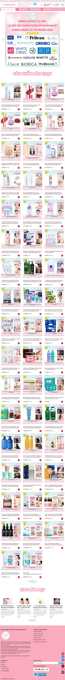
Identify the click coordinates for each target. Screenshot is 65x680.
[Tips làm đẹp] (32, 589)
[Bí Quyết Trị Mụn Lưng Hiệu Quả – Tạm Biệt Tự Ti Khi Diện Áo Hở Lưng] (24, 601)
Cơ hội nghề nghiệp (5, 670)
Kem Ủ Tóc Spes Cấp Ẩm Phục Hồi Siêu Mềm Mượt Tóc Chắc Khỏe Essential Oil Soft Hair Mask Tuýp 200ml (32, 428)
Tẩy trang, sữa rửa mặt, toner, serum (23, 6)
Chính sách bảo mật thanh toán (40, 641)
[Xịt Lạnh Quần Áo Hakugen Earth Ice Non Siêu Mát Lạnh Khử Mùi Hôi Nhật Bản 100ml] (32, 297)
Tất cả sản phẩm (23, 9)
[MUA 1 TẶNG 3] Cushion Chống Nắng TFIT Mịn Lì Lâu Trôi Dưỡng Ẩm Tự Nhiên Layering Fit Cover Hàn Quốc (32, 340)
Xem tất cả (32, 581)
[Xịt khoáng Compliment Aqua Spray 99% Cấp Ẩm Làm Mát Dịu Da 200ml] (54, 355)
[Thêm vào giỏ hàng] (19, 168)
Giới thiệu (3, 662)
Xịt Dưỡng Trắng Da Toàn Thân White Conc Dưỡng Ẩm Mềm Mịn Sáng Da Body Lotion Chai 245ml (54, 194)
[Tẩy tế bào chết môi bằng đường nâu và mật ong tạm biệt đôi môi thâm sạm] (57, 601)
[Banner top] (32, 1)
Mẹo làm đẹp (4, 666)
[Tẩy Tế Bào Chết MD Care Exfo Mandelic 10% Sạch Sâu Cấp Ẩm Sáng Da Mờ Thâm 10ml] (11, 531)
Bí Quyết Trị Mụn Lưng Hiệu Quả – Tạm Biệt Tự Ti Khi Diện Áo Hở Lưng (24, 606)
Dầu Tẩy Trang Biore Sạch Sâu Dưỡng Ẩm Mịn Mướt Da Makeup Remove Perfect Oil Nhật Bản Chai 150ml (32, 223)
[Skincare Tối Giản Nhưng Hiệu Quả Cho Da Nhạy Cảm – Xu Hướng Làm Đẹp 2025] (8, 601)
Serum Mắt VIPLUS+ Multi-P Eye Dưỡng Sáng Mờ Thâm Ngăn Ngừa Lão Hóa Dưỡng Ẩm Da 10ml (10, 398)
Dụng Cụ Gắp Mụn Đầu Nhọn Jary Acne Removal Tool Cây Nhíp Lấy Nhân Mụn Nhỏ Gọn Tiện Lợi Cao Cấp (31, 194)
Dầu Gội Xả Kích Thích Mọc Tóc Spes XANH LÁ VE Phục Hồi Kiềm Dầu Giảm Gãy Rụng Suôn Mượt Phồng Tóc (54, 428)
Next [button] (62, 39)
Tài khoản (57, 4)
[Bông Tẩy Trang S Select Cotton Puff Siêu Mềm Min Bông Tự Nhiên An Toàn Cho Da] (54, 326)
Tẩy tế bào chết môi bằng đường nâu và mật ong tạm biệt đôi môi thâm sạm (56, 606)
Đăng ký (61, 663)
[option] (32, 39)
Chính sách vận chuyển (38, 633)
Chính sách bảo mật (37, 631)
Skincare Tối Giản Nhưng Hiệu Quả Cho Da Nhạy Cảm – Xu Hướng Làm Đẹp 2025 (8, 606)
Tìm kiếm (3, 664)
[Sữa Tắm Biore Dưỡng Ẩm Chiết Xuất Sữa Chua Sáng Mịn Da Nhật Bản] (54, 238)
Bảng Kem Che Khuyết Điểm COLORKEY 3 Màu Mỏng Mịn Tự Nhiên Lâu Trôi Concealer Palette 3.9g (11, 164)
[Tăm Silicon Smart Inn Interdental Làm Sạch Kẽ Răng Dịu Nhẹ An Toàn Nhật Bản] (11, 326)
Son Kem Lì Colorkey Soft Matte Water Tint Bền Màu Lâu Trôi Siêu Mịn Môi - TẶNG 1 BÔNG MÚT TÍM (11, 135)
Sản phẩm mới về (47, 9)
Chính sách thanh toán (38, 635)
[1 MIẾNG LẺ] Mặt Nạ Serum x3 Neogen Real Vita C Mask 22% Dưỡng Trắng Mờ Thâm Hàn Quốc (54, 457)
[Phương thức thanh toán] (41, 669)
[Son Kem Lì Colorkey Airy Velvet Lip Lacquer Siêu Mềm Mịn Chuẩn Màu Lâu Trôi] (32, 92)
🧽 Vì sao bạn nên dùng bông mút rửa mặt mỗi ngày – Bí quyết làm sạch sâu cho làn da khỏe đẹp (40, 606)
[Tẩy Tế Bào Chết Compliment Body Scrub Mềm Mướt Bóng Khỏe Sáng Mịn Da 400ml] (32, 355)
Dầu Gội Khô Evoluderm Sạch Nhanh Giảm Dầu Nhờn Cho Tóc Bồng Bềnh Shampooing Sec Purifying (11, 106)
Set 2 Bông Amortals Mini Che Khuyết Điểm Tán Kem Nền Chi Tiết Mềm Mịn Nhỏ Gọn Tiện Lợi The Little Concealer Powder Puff (11, 515)
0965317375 (46, 5)
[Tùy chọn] (19, 109)
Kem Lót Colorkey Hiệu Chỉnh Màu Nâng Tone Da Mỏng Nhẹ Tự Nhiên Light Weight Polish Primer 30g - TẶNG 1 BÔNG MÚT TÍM (54, 106)
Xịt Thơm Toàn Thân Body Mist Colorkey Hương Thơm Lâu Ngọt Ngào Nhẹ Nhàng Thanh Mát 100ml (31, 164)
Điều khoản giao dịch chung (39, 639)
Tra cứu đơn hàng (4, 668)
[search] (35, 4)
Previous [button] (3, 39)
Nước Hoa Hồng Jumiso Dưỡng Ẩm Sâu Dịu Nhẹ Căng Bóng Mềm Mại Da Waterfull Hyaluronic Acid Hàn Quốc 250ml (53, 164)
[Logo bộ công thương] (39, 674)
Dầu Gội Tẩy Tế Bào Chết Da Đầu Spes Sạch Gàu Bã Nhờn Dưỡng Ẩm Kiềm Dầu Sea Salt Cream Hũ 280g (10, 486)
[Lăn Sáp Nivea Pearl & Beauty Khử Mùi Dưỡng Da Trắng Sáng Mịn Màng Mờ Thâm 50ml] (54, 268)
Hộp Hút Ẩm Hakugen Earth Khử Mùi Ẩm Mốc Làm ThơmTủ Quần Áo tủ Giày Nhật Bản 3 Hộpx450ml (10, 311)
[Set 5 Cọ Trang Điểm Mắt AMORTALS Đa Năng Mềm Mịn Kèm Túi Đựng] (32, 472)
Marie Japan (12, 678)
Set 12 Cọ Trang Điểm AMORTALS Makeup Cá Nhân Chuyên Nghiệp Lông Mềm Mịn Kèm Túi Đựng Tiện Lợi (54, 486)
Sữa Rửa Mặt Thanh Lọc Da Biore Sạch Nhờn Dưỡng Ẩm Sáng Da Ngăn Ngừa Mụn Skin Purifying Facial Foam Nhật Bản (10, 281)
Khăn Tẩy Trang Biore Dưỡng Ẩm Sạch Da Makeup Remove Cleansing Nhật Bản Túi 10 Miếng (53, 223)
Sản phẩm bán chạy (35, 9)
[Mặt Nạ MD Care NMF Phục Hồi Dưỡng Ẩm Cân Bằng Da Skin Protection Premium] (54, 385)
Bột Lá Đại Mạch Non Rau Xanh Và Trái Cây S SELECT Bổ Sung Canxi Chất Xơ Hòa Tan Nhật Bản (54, 311)
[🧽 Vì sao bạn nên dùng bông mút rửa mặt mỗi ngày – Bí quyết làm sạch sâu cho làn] (40, 601)
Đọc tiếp (2, 616)
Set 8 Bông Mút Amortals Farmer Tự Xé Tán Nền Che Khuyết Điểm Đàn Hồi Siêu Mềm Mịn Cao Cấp (32, 398)
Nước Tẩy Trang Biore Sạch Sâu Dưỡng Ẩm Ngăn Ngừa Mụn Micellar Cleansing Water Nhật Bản (10, 223)
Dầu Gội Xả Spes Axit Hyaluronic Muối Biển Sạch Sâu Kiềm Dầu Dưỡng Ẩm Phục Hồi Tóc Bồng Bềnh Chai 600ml (10, 457)
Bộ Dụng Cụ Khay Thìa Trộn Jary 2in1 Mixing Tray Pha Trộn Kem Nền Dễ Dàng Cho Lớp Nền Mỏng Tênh (11, 194)
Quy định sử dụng (37, 637)
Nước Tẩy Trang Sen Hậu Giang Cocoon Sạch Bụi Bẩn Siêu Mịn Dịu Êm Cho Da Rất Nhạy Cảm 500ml (11, 252)
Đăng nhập (56, 5)
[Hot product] (32, 73)
